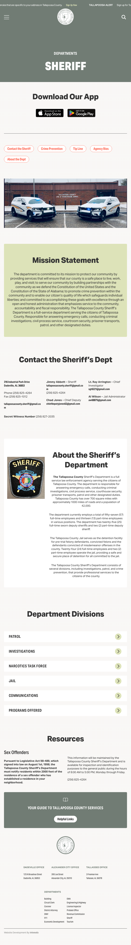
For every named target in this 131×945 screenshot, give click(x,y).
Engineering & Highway (76, 902)
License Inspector (74, 906)
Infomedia (34, 932)
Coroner (47, 906)
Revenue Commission (76, 914)
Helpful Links (65, 819)
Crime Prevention (52, 149)
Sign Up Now (66, 5)
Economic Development (54, 921)
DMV (46, 914)
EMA (69, 898)
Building (47, 898)
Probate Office (73, 910)
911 (45, 917)
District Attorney (51, 910)
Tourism (70, 921)
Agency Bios (101, 149)
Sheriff (69, 917)
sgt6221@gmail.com (99, 389)
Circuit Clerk (49, 902)
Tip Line (78, 149)
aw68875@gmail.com (100, 400)
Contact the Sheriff (19, 149)
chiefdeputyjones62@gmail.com (63, 403)
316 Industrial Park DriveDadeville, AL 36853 (17, 383)
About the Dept (16, 159)
